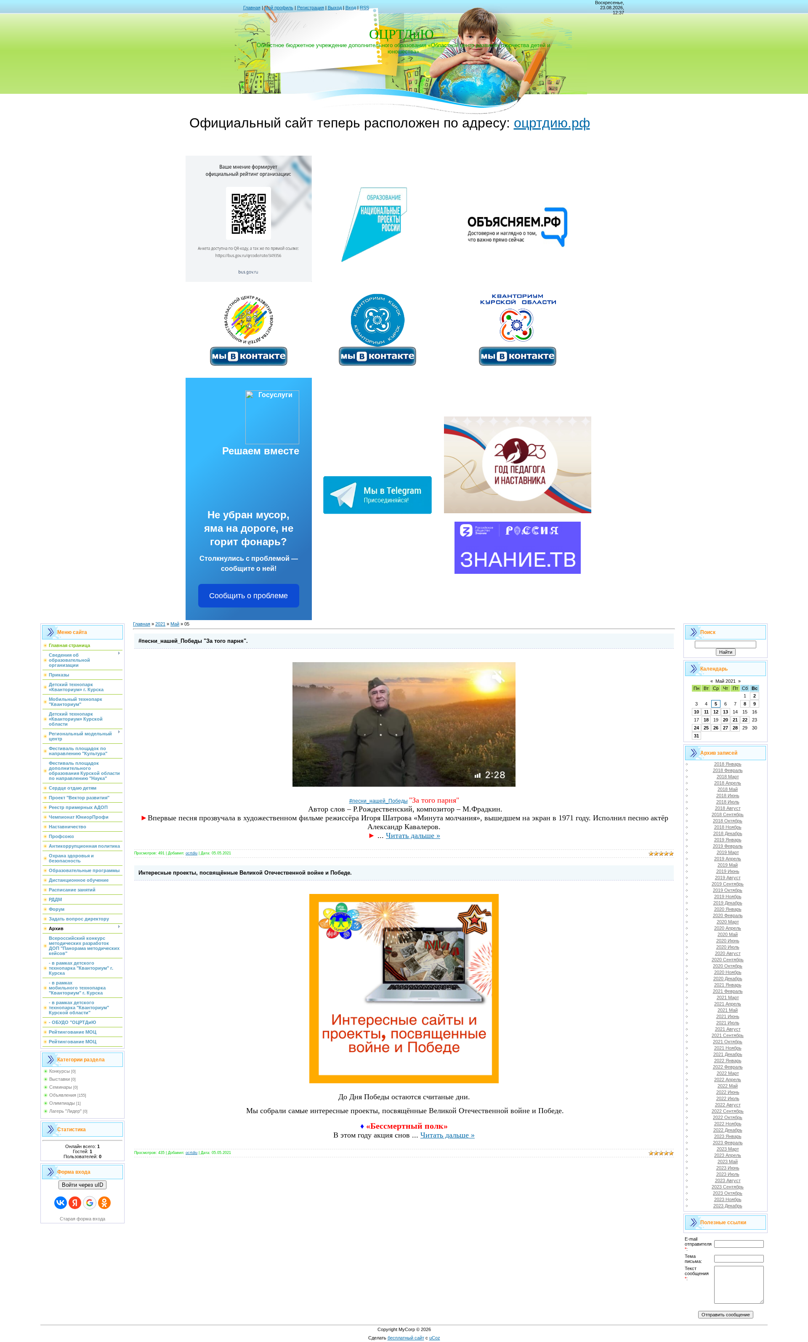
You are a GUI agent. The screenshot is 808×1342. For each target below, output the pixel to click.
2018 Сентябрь (728, 814)
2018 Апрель (727, 782)
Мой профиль (278, 7)
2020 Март (728, 921)
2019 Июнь (727, 871)
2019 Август (728, 877)
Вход (351, 7)
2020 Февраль (728, 915)
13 (725, 711)
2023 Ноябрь (728, 1199)
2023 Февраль (728, 1142)
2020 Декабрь (727, 978)
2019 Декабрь (727, 902)
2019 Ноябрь (728, 896)
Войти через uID (82, 1185)
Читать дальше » (413, 835)
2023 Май (728, 1161)
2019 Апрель (727, 858)
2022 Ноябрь (728, 1123)
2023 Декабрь (727, 1205)
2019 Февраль (728, 846)
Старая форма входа (82, 1218)
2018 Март (728, 776)
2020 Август (728, 953)
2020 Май (728, 934)
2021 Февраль (728, 991)
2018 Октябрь (727, 820)
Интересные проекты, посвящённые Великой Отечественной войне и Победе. (245, 873)
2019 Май (728, 864)
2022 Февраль (728, 1066)
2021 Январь (728, 984)
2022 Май (728, 1085)
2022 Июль (727, 1098)
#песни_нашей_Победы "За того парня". (193, 641)
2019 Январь (728, 839)
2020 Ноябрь (728, 972)
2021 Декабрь (727, 1054)
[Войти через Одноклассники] (104, 1202)
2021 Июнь (727, 1016)
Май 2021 (725, 681)
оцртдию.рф (552, 122)
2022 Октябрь (727, 1117)
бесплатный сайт (406, 1337)
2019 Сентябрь (728, 883)
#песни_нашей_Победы (378, 801)
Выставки (59, 1079)
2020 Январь (728, 909)
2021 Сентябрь (728, 1035)
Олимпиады (62, 1103)
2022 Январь (728, 1060)
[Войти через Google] (89, 1202)
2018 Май (728, 789)
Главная (251, 7)
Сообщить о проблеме (248, 595)
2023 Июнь (727, 1167)
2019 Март (728, 852)
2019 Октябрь (727, 890)
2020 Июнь (727, 940)
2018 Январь (728, 763)
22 (744, 719)
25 (706, 727)
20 (725, 719)
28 (735, 727)
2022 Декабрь (727, 1129)
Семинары (60, 1087)
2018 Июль (727, 801)
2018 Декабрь (727, 833)
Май (174, 623)
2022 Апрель (727, 1079)
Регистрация (310, 7)
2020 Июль (727, 946)
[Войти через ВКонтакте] (60, 1202)
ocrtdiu (191, 853)
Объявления (62, 1095)
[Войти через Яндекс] (75, 1202)
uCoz (434, 1337)
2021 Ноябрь (728, 1047)
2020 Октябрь (727, 965)
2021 (160, 623)
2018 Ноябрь (728, 827)
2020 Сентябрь (728, 959)
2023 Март (728, 1148)
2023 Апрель (727, 1155)
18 (706, 719)
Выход (335, 7)
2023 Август (728, 1180)
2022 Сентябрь (728, 1111)
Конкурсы (59, 1071)
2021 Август (728, 1029)
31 (696, 735)
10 (696, 711)
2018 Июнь (727, 795)
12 (715, 711)
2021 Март (728, 997)
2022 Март (728, 1073)
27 (725, 727)
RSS (364, 7)
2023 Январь (728, 1136)
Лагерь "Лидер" (65, 1111)
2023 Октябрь (727, 1193)
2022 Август (728, 1104)
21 (735, 719)
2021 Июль (727, 1022)
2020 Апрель (727, 928)
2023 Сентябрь (728, 1186)
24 (696, 727)
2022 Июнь (727, 1092)
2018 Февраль (728, 770)
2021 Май (728, 1010)
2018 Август (728, 808)
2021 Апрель (727, 1003)
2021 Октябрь (727, 1041)
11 (706, 711)
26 (715, 727)
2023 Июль (727, 1174)
